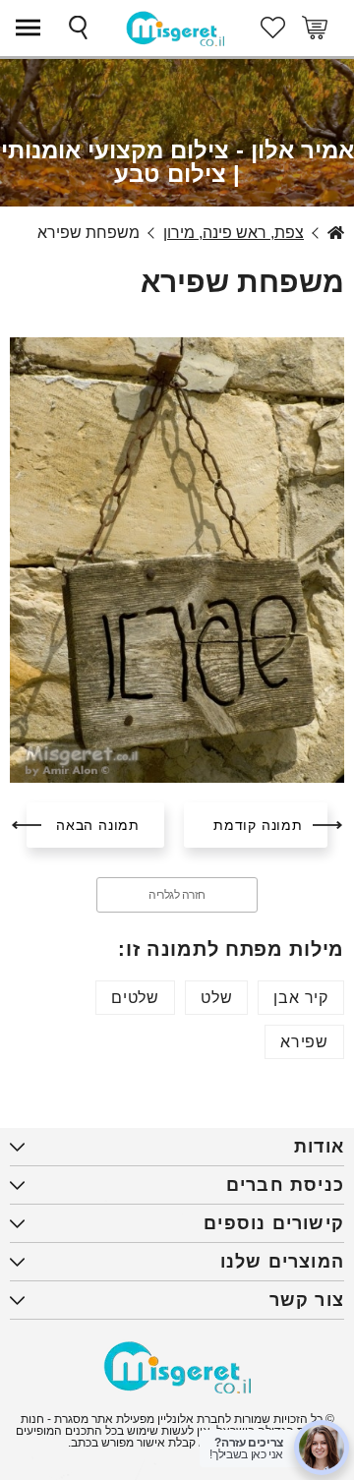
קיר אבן (300, 997)
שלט (216, 997)
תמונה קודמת (258, 825)
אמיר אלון (335, 233)
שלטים (135, 997)
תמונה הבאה (98, 825)
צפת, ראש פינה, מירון (233, 233)
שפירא (304, 1042)
